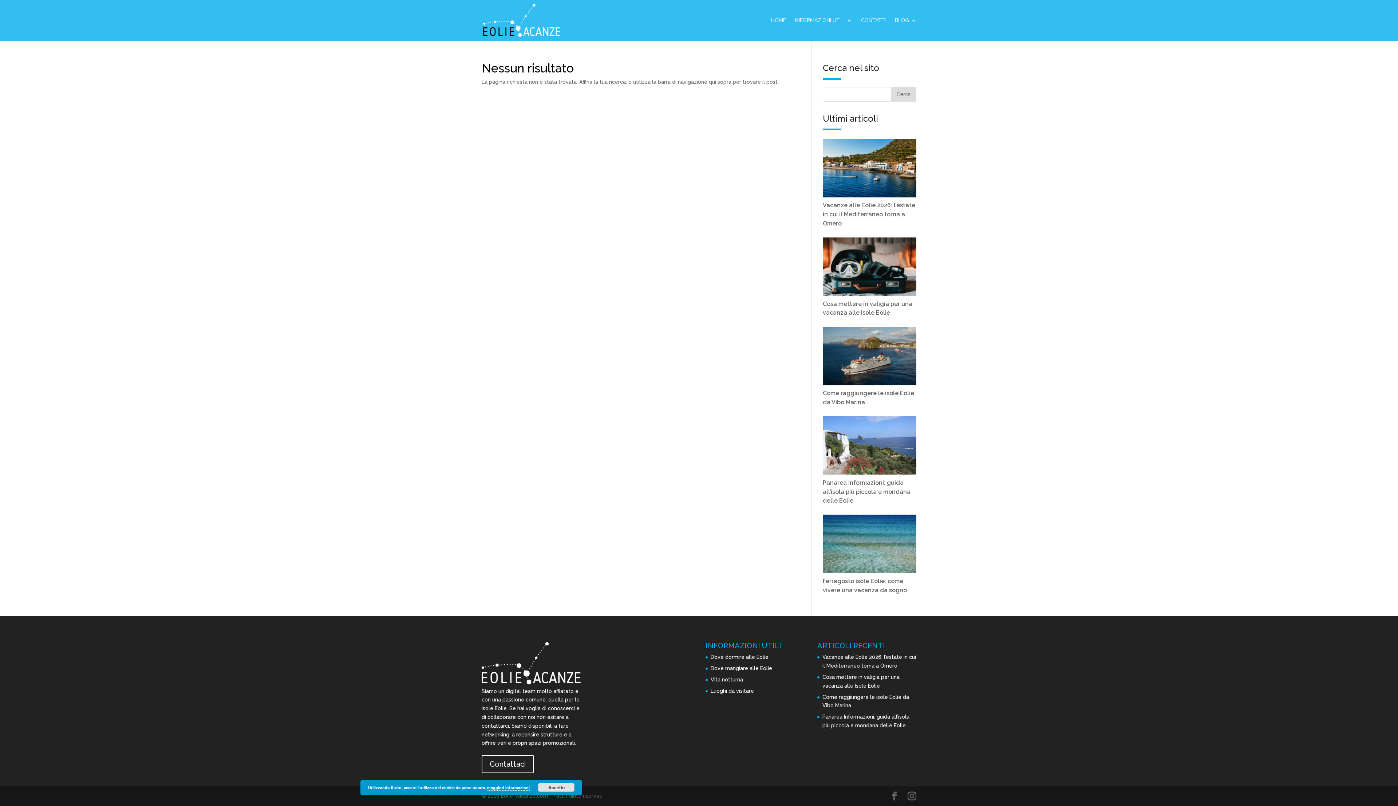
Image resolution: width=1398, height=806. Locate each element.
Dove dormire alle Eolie (740, 657)
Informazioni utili (820, 20)
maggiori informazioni (508, 787)
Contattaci (508, 764)
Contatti (873, 20)
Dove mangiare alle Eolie (741, 668)
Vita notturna (727, 680)
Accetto (556, 787)
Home (778, 20)
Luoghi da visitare (732, 691)
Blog (902, 20)
